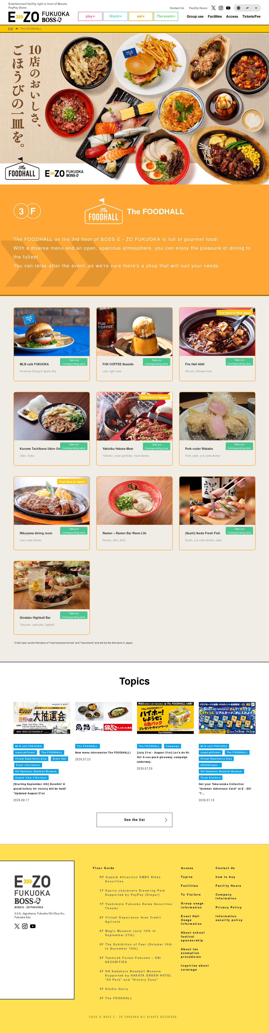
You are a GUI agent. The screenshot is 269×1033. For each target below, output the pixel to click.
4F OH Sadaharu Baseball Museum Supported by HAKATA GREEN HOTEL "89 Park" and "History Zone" (136, 975)
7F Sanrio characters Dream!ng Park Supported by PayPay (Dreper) (132, 892)
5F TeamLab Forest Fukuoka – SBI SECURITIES (130, 960)
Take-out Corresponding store (156, 446)
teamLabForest (25, 752)
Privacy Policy (229, 907)
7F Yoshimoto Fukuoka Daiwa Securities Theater (136, 906)
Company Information (226, 896)
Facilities (189, 886)
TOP (11, 28)
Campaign (172, 746)
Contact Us (177, 8)
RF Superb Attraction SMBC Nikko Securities (130, 879)
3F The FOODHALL (116, 998)
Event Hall (59, 758)
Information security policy (229, 918)
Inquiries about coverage (195, 967)
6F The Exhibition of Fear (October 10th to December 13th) (136, 946)
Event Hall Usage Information (191, 920)
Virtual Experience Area (31, 758)
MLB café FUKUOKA (28, 746)
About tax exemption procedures (191, 953)
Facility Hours (198, 8)
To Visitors (191, 894)
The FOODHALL (51, 752)
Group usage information (192, 905)
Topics (187, 877)
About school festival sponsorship (193, 936)
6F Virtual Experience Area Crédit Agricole (130, 919)
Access (187, 868)
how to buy (226, 877)
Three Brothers (210, 777)
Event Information (28, 765)
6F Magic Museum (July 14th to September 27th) (128, 933)
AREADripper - (210, 765)
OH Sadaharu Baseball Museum (36, 771)
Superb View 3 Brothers (31, 777)
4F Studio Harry (114, 989)
